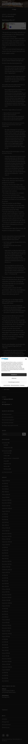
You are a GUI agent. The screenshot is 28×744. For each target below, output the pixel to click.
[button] (26, 359)
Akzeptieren (14, 374)
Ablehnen (14, 378)
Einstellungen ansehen (14, 382)
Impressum (22, 385)
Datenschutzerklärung (15, 385)
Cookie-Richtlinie (7, 385)
